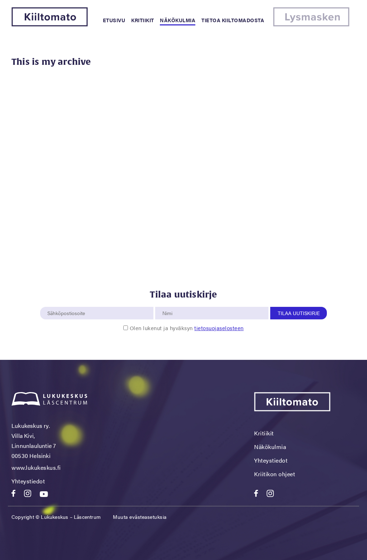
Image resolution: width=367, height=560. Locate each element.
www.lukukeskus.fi (36, 467)
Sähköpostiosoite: (68, 303)
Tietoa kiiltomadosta (232, 20)
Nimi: (168, 303)
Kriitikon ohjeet (274, 474)
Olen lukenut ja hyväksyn (187, 328)
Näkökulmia (177, 20)
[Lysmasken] (311, 24)
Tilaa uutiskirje (299, 313)
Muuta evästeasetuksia (140, 516)
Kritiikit (142, 20)
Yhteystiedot (28, 481)
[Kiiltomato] (49, 24)
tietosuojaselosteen (219, 328)
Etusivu (114, 20)
